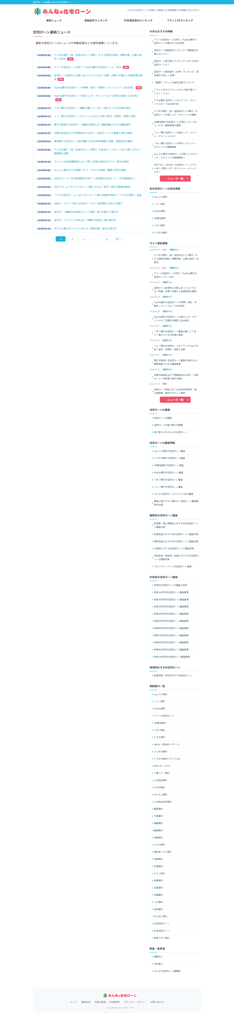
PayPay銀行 (160, 211)
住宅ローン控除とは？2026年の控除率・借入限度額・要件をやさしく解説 (175, 391)
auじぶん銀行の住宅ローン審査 (169, 451)
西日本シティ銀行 (163, 851)
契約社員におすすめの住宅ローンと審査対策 (176, 541)
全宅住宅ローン (161, 923)
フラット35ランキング (180, 20)
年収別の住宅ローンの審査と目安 (170, 585)
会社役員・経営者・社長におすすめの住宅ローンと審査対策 (176, 557)
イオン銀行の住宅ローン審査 (168, 479)
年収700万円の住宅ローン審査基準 (171, 635)
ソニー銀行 (159, 204)
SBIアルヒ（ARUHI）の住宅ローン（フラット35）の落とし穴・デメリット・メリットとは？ (175, 168)
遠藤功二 (158, 956)
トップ (73, 1002)
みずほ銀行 (159, 787)
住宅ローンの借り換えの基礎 (168, 425)
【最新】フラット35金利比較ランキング (174, 82)
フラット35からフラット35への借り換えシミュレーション (175, 91)
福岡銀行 (158, 823)
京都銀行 (158, 859)
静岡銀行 (158, 830)
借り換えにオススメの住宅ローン (170, 432)
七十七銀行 (159, 844)
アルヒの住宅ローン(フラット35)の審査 (173, 493)
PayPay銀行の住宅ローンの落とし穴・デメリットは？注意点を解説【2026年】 (175, 318)
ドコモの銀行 (160, 232)
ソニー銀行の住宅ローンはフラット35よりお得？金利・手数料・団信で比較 (176, 347)
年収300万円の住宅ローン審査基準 (171, 606)
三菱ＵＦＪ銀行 (162, 773)
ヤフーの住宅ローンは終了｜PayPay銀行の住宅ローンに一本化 (175, 275)
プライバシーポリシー (135, 1002)
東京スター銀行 (162, 937)
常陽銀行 (158, 837)
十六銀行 (158, 902)
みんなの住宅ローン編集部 (167, 971)
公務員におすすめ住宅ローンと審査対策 (174, 548)
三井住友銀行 (160, 780)
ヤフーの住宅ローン (164, 715)
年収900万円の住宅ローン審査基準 (171, 649)
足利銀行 (158, 909)
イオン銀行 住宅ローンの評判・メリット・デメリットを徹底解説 (175, 145)
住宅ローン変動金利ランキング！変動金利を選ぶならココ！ (176, 52)
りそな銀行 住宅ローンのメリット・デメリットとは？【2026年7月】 (175, 102)
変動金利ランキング (96, 20)
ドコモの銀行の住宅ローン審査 (169, 458)
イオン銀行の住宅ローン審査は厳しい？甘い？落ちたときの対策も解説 (175, 333)
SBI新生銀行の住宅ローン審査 (169, 465)
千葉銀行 (158, 816)
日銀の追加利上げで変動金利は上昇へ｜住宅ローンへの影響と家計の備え (176, 376)
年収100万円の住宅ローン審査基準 (171, 592)
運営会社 (85, 1002)
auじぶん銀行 (161, 196)
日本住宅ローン (161, 930)
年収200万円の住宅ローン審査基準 (171, 599)
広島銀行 (158, 866)
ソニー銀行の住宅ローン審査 (168, 486)
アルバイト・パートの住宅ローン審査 (173, 566)
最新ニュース (54, 20)
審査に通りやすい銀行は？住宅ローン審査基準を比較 (176, 502)
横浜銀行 (158, 808)
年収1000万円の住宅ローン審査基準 (172, 656)
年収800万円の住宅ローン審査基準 (171, 642)
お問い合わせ (157, 1002)
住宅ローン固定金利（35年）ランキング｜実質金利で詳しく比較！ (176, 73)
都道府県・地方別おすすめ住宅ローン (173, 675)
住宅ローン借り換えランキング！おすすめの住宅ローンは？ (176, 62)
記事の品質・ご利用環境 (107, 1002)
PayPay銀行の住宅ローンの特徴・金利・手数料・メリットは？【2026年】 (175, 304)
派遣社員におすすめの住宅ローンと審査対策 (176, 534)
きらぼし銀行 (160, 916)
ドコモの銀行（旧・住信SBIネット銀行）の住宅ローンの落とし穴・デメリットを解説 (175, 112)
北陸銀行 (158, 887)
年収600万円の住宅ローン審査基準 (171, 628)
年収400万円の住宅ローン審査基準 (171, 613)
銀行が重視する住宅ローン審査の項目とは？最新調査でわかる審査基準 (176, 362)
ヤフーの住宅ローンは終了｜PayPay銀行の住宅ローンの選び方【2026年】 (175, 41)
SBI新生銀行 (160, 218)
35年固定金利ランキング (138, 20)
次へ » (119, 239)
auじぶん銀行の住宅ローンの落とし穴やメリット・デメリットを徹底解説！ (176, 155)
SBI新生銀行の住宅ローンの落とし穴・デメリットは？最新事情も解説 (175, 123)
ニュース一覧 (175, 178)
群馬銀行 (158, 880)
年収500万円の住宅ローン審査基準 (171, 620)
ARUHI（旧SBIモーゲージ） (167, 744)
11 (107, 239)
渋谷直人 (158, 963)
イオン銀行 (159, 225)
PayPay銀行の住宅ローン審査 (168, 472)
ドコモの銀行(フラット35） (168, 758)
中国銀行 (158, 894)
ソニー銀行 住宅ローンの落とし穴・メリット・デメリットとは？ (175, 134)
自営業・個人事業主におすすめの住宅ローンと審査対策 (176, 525)
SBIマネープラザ (162, 766)
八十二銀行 (159, 873)
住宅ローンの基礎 (163, 417)
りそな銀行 (159, 737)
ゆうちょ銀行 (160, 794)
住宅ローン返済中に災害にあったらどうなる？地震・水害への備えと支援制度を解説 (175, 289)
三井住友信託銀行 (163, 801)
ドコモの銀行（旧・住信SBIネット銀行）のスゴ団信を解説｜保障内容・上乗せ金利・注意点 (176, 258)
